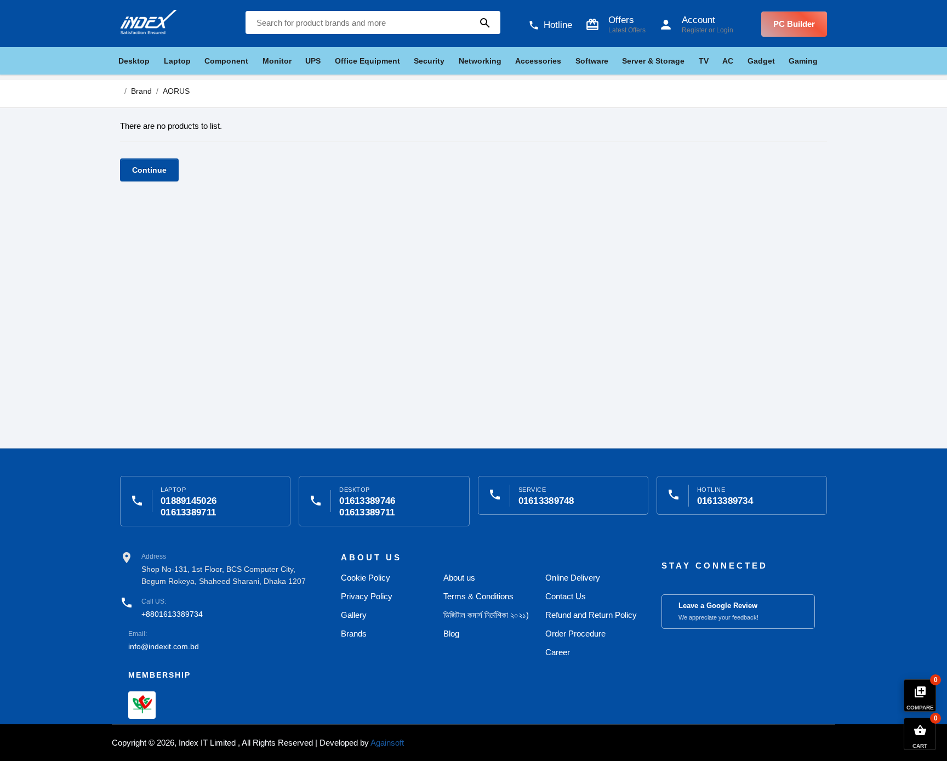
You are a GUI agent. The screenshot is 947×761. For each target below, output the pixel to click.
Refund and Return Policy (591, 615)
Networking (480, 60)
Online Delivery (572, 577)
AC (727, 60)
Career (557, 652)
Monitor (277, 60)
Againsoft (387, 742)
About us (459, 577)
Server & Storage (653, 60)
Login (724, 30)
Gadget (761, 60)
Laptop (177, 60)
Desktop (134, 60)
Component (226, 60)
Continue (149, 170)
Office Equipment (367, 60)
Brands (354, 633)
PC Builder (794, 24)
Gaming (803, 60)
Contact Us (565, 596)
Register (694, 30)
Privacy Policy (366, 596)
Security (429, 60)
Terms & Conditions (478, 596)
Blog (451, 633)
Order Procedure (575, 633)
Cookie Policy (365, 577)
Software (591, 60)
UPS (313, 60)
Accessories (538, 60)
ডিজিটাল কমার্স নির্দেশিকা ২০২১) (486, 615)
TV (704, 60)
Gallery (354, 615)
